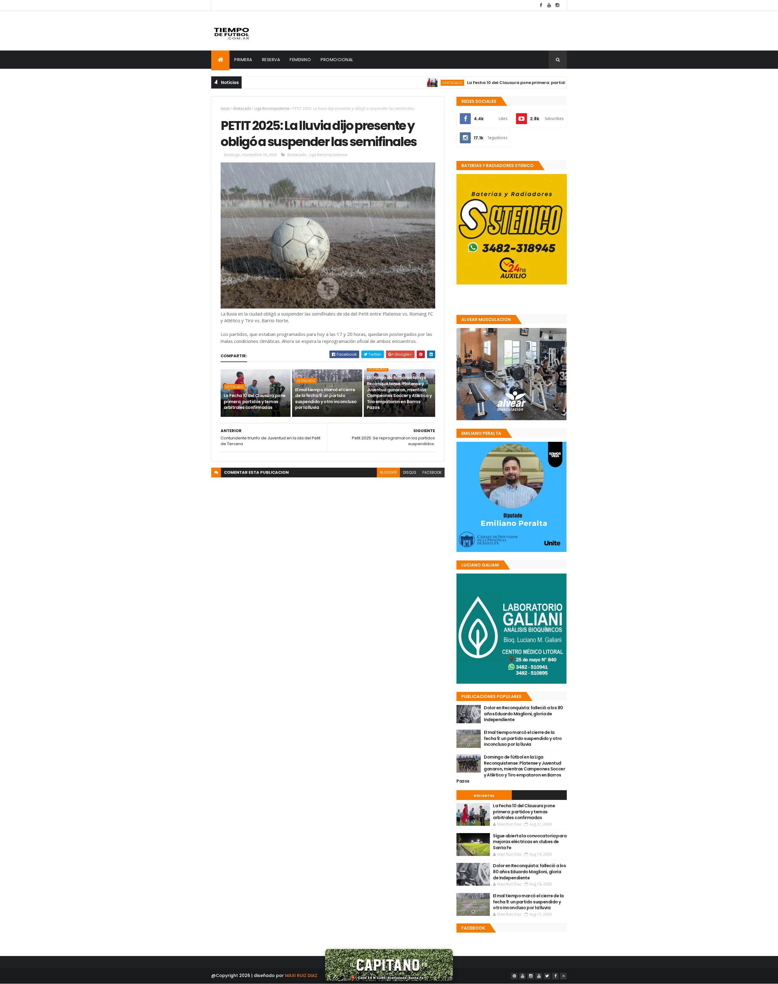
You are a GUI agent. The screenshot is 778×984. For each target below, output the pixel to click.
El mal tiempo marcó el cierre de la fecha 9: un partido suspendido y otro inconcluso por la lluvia (325, 399)
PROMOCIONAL (337, 60)
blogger (388, 472)
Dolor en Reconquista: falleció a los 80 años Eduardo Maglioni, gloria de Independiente (523, 714)
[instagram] (557, 5)
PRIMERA (243, 60)
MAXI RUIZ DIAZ (301, 975)
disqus (409, 472)
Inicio (225, 108)
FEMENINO (300, 60)
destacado (418, 82)
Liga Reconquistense (272, 108)
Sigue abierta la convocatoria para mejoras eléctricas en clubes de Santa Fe (529, 842)
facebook (432, 472)
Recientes (484, 795)
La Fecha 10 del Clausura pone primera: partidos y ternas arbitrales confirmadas (519, 82)
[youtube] (549, 5)
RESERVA (271, 60)
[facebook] (541, 5)
